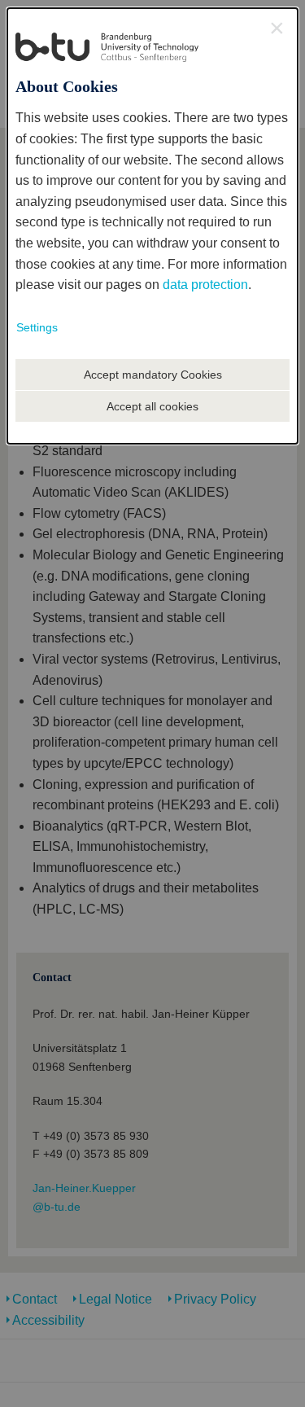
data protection (205, 284)
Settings (37, 327)
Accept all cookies (152, 406)
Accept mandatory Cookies (153, 374)
